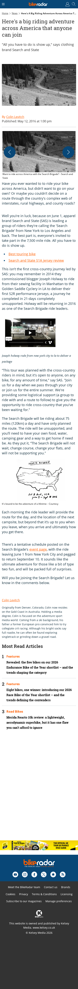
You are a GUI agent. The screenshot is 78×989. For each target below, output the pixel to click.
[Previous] (10, 152)
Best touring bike (22, 254)
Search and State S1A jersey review (36, 260)
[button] (39, 155)
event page (38, 549)
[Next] (68, 152)
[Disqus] (39, 788)
